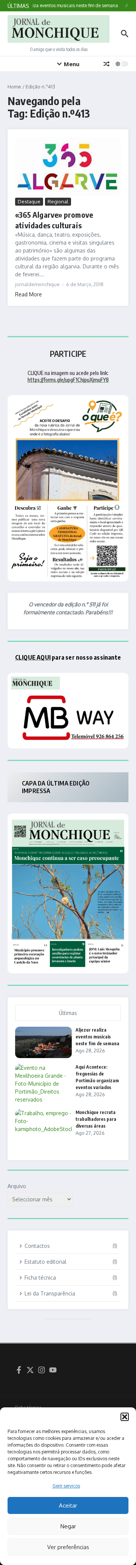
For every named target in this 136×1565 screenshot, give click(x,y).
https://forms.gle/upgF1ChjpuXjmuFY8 (68, 380)
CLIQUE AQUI (33, 657)
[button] (124, 1417)
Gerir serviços (66, 1486)
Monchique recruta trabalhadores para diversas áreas (96, 1119)
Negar (68, 1526)
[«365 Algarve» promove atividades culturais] (68, 166)
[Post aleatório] (107, 64)
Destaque (29, 201)
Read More (28, 294)
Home (14, 87)
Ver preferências (68, 1547)
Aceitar (68, 1505)
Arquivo (17, 1186)
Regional (58, 201)
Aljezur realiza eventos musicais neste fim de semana (97, 1036)
